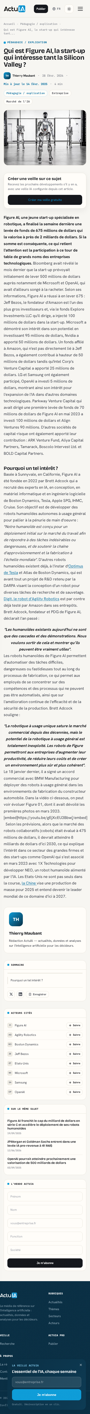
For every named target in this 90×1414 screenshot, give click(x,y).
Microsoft (18, 1073)
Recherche (7, 1344)
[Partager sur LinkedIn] (20, 994)
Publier (40, 9)
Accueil (9, 24)
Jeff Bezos (19, 1054)
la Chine (29, 883)
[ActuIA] (14, 9)
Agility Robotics (22, 1035)
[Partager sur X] (11, 994)
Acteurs (53, 1323)
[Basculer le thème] (69, 8)
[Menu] (80, 9)
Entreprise (60, 93)
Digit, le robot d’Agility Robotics (31, 598)
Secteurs (54, 1316)
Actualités (55, 1302)
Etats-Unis (19, 1063)
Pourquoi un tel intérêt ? (27, 980)
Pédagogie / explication (38, 24)
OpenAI (17, 1092)
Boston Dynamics (24, 1044)
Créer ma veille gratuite (45, 200)
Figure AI (18, 1025)
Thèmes (53, 1309)
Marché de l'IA (18, 101)
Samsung (18, 1082)
